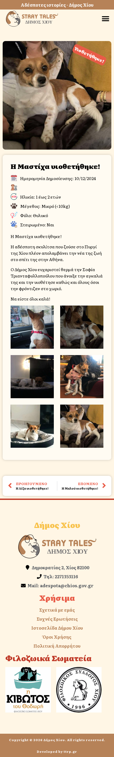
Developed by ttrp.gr (57, 751)
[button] (105, 19)
